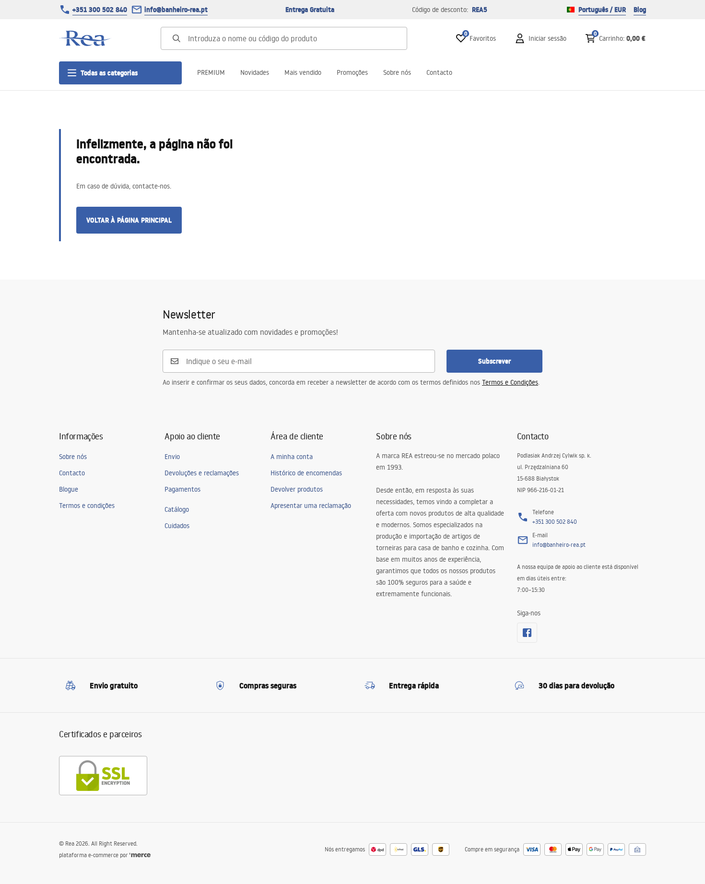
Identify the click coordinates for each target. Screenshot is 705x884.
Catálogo (176, 509)
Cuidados (176, 525)
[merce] (140, 855)
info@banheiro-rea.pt (176, 9)
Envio (172, 456)
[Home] (85, 38)
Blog (640, 9)
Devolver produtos (296, 489)
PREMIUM (211, 72)
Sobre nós (397, 72)
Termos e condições (87, 505)
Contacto (439, 72)
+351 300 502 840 (99, 9)
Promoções (352, 72)
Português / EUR (602, 9)
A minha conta (291, 456)
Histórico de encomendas (306, 473)
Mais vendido (302, 72)
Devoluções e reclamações (201, 473)
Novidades (254, 72)
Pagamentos (182, 489)
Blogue (68, 489)
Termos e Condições (510, 382)
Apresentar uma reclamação (310, 505)
